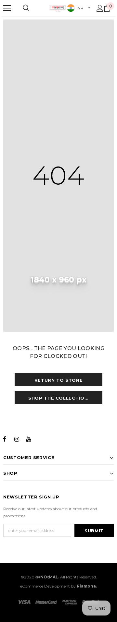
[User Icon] (100, 8)
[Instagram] (16, 438)
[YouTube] (28, 438)
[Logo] (57, 8)
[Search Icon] (26, 8)
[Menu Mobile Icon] (7, 8)
